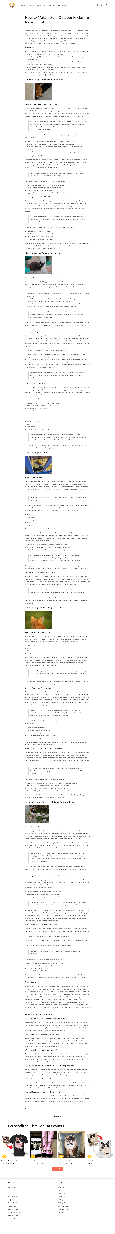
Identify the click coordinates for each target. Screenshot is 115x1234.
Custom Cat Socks (35, 1160)
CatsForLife (59, 1229)
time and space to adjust (75, 931)
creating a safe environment (50, 325)
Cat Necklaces (62, 1196)
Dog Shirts (61, 1212)
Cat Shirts (61, 1187)
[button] (98, 5)
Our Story (11, 1190)
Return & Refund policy (15, 1212)
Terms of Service (13, 1209)
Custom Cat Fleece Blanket (65, 1160)
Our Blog (10, 1193)
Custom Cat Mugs (91, 1160)
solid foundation (31, 481)
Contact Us (11, 1187)
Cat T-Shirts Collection (64, 1206)
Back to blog (58, 1116)
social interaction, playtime (79, 694)
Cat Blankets (61, 1193)
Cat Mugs (61, 1200)
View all (57, 1169)
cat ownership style (70, 915)
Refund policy (12, 1219)
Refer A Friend (12, 1203)
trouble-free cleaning (59, 584)
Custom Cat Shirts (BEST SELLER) (10, 1160)
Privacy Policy (12, 1206)
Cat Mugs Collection (64, 1203)
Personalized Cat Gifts (64, 1209)
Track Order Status (13, 1196)
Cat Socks (61, 1190)
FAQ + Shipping (12, 1200)
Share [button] (28, 1109)
